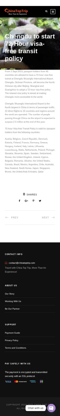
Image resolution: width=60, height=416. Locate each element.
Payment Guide (12, 333)
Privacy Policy (11, 340)
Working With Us (13, 301)
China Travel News (20, 28)
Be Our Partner (12, 309)
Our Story (9, 294)
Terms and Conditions (15, 348)
